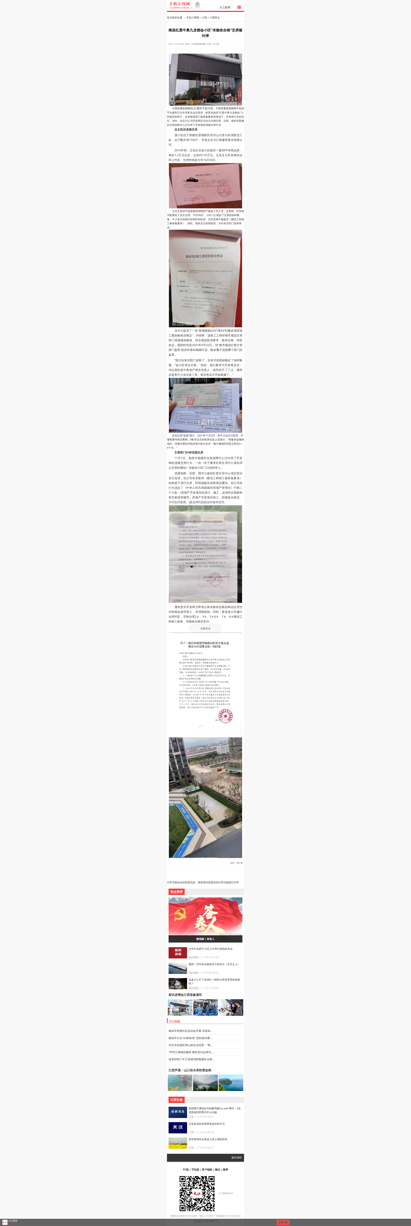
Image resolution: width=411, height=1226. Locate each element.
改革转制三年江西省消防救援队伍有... (192, 1059)
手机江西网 (192, 17)
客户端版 (207, 1169)
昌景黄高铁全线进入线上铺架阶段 (208, 1139)
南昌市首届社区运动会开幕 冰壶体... (191, 1031)
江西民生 (215, 17)
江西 (204, 17)
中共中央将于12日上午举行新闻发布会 (211, 949)
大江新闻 (224, 7)
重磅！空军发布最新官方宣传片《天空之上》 (214, 964)
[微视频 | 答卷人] (206, 919)
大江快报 (174, 1021)
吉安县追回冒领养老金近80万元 (207, 1124)
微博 (225, 1169)
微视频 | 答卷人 (205, 939)
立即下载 (283, 1222)
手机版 (195, 1169)
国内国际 (194, 957)
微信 (217, 1169)
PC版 (186, 1169)
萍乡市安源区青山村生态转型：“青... (191, 1045)
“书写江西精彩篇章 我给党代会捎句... (191, 1052)
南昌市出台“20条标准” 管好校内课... (190, 1038)
